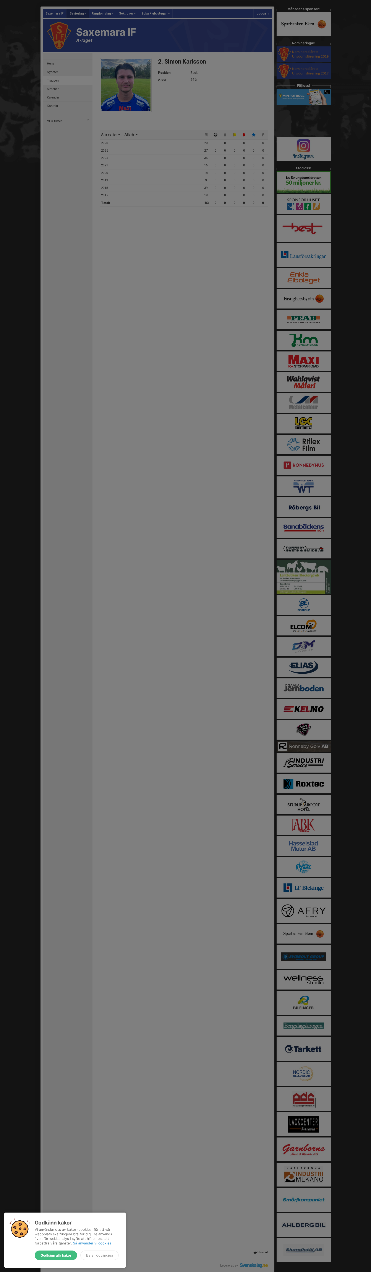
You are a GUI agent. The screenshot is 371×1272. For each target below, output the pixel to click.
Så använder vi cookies (92, 1243)
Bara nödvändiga (99, 1255)
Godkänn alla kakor (56, 1255)
